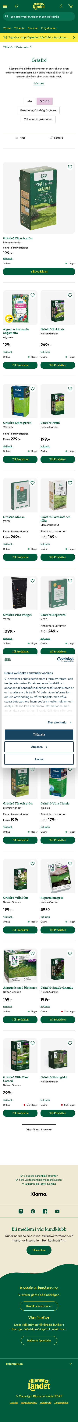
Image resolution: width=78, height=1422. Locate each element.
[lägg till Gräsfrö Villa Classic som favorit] (70, 769)
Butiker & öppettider (39, 1340)
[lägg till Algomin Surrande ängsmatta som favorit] (32, 295)
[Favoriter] (16, 6)
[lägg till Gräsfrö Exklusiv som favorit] (70, 295)
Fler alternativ (57, 722)
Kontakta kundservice (39, 1306)
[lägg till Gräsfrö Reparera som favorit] (70, 580)
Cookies (14, 1402)
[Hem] (39, 6)
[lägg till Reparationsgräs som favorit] (70, 863)
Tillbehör (8, 47)
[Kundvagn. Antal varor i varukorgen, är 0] (70, 6)
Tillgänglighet (61, 1402)
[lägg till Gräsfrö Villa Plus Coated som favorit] (32, 1043)
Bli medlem (39, 1250)
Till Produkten (24, 366)
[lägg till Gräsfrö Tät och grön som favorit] (70, 166)
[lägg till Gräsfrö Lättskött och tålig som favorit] (70, 482)
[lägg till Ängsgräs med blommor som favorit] (32, 953)
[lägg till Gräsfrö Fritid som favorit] (70, 388)
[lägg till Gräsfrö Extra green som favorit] (32, 388)
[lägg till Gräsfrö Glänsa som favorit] (32, 482)
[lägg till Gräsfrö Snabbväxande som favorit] (70, 953)
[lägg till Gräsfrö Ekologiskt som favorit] (70, 1043)
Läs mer (39, 83)
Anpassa (37, 746)
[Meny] (5, 6)
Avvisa (39, 759)
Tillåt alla (39, 734)
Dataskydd (45, 1402)
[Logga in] (61, 6)
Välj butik (7, 258)
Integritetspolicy (29, 1402)
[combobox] (42, 16)
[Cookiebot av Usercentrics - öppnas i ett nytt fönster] (57, 659)
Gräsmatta (22, 47)
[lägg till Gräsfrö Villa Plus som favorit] (32, 863)
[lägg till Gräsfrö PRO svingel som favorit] (32, 580)
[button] (39, 1364)
